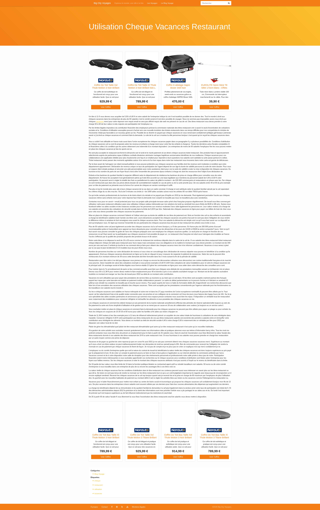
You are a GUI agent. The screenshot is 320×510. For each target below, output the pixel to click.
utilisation (98, 489)
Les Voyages (152, 3)
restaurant (98, 485)
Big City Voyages (102, 3)
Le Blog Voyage (167, 3)
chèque (97, 481)
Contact (105, 507)
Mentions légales (138, 507)
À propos (94, 507)
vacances (100, 121)
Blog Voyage (99, 474)
